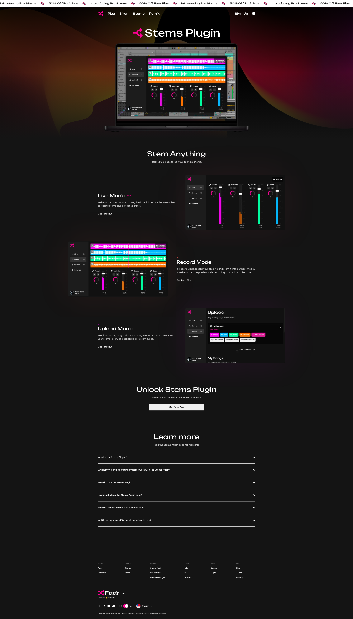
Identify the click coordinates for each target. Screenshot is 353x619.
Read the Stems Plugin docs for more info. (176, 444)
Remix (154, 13)
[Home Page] (100, 13)
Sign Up (241, 13)
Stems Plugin (156, 568)
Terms (239, 573)
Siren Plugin (155, 573)
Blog (238, 568)
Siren (123, 13)
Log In (213, 573)
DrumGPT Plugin (157, 577)
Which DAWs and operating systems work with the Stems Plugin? (134, 469)
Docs (186, 573)
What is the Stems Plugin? (112, 457)
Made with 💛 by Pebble (106, 598)
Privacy (239, 577)
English (145, 606)
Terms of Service (155, 613)
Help (186, 568)
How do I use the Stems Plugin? (115, 482)
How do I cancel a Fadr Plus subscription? (121, 507)
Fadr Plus (102, 573)
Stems (139, 13)
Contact (188, 577)
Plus (111, 13)
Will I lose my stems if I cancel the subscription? (124, 520)
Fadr (100, 568)
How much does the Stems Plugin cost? (120, 495)
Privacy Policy (141, 613)
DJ (126, 577)
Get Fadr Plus (105, 213)
